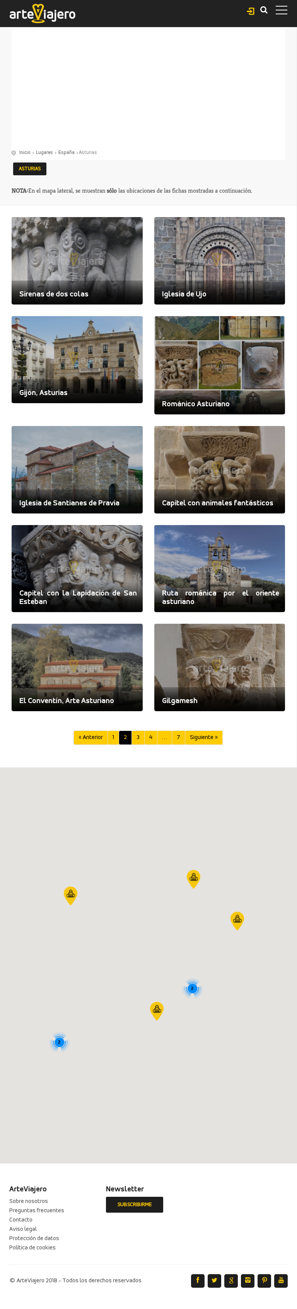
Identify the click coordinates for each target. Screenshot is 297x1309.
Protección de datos (34, 1238)
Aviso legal (23, 1229)
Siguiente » (204, 737)
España (66, 152)
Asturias (30, 168)
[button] (157, 1011)
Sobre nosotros (28, 1201)
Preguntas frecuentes (36, 1211)
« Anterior (91, 737)
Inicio (25, 152)
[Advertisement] (148, 91)
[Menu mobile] (281, 11)
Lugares (44, 152)
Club (250, 10)
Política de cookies (32, 1248)
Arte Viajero (42, 13)
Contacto (20, 1220)
